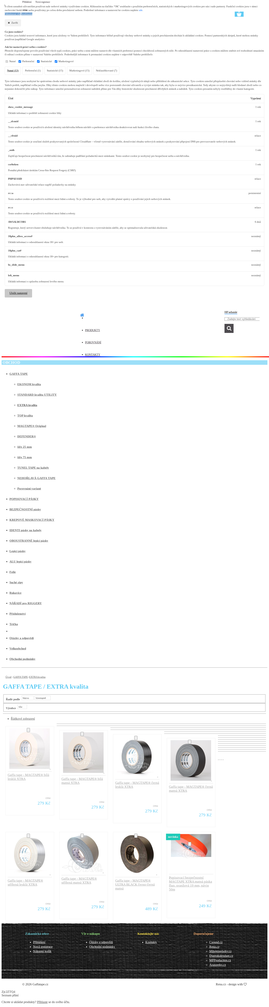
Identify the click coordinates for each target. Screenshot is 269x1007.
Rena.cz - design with (230, 984)
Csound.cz (216, 942)
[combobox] (27, 698)
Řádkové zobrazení (23, 718)
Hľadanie (230, 312)
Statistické (46, 61)
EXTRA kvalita (37, 676)
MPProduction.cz (220, 960)
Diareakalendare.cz (221, 955)
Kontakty (151, 942)
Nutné (12, 61)
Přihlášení (27, 2)
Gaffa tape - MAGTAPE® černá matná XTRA (191, 789)
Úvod (8, 676)
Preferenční (28, 61)
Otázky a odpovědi (101, 942)
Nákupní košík (42, 951)
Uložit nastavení (18, 293)
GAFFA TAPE (20, 676)
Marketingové (66, 61)
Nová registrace (42, 2)
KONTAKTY (92, 354)
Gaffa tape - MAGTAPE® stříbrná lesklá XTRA (25, 882)
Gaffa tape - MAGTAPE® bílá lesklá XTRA (28, 777)
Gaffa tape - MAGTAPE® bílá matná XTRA (82, 781)
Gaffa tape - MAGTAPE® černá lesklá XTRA (137, 785)
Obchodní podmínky (102, 946)
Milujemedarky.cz (220, 951)
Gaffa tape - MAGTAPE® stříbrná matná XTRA (79, 880)
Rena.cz (214, 946)
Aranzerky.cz (217, 964)
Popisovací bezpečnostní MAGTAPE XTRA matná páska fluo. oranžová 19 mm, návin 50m (190, 883)
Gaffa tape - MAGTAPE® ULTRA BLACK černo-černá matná (135, 884)
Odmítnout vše (12, 14)
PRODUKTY (92, 330)
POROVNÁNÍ (93, 342)
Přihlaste (42, 1002)
